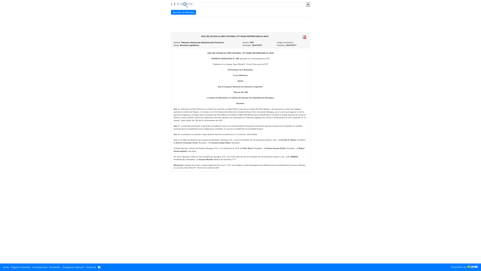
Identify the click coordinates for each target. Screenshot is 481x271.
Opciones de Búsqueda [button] (183, 12)
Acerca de (91, 267)
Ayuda (6, 267)
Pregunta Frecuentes (20, 267)
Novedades (54, 267)
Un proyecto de (459, 267)
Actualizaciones (39, 267)
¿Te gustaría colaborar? (73, 267)
